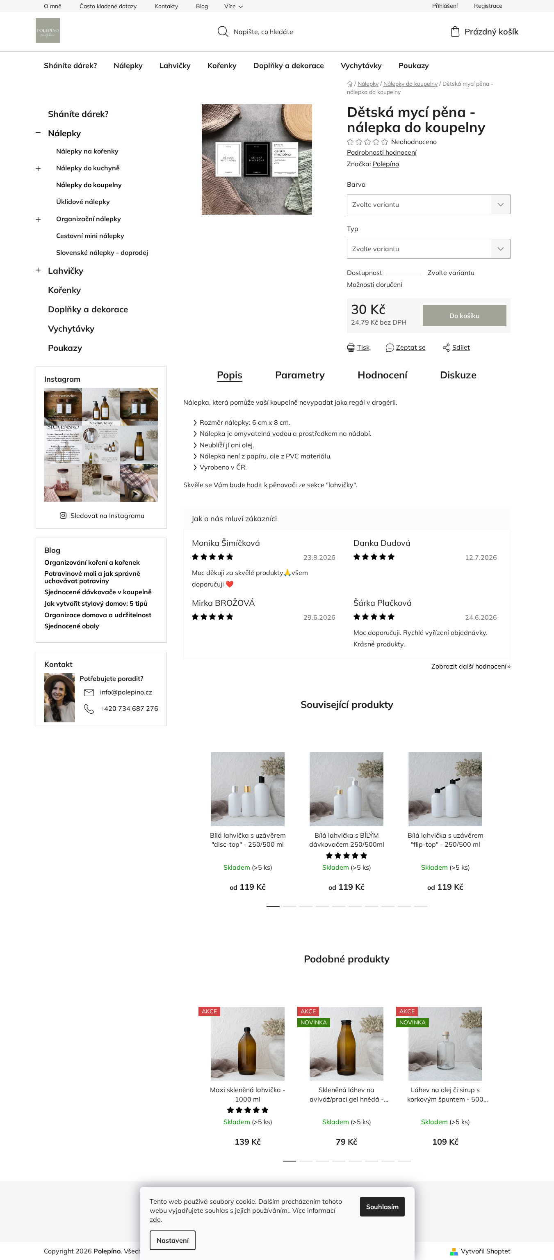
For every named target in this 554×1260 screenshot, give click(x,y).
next (504, 827)
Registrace (488, 5)
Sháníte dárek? (78, 113)
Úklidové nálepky (83, 201)
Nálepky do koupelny (89, 185)
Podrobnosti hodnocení (382, 152)
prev (189, 827)
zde (155, 1219)
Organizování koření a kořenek (92, 562)
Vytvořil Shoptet (486, 1251)
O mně (53, 6)
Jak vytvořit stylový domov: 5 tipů (96, 603)
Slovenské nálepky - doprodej (102, 252)
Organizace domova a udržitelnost (97, 615)
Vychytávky (71, 328)
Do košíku (464, 316)
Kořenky (64, 289)
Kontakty (166, 6)
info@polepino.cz (126, 692)
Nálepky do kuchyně (88, 168)
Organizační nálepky (88, 219)
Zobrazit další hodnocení (468, 666)
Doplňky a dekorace (88, 309)
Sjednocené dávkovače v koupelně (98, 592)
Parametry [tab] (300, 375)
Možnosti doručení (374, 284)
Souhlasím (382, 1207)
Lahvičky (65, 270)
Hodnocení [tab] (382, 375)
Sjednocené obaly (71, 626)
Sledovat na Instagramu (107, 515)
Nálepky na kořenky (87, 151)
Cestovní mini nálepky (90, 235)
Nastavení (173, 1240)
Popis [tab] (229, 375)
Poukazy (65, 347)
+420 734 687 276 (129, 708)
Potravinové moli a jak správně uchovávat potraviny (92, 577)
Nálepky (64, 133)
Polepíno (386, 164)
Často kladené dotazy (108, 6)
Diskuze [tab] (458, 375)
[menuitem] (70, 66)
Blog (202, 6)
